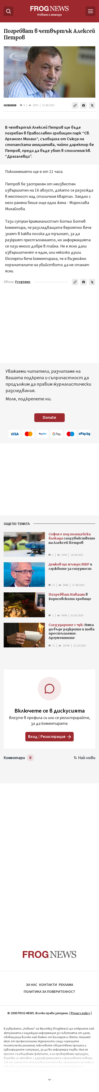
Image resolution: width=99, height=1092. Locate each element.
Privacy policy (80, 1013)
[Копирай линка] (75, 105)
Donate (49, 417)
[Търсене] (8, 11)
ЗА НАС (31, 984)
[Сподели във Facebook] (83, 105)
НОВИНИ (10, 105)
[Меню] (90, 11)
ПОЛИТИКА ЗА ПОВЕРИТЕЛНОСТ (49, 991)
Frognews (22, 282)
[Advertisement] (49, 858)
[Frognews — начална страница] (49, 954)
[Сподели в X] (92, 105)
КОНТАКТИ (48, 984)
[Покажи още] (49, 1080)
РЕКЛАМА (66, 984)
